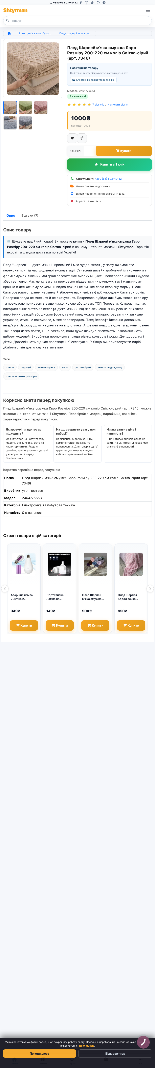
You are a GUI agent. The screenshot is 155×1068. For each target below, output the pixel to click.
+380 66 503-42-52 (65, 2)
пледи (10, 367)
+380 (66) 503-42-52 (108, 178)
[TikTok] (92, 2)
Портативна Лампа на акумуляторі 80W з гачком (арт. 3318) (58, 597)
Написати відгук (118, 104)
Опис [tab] (10, 215)
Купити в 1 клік (112, 164)
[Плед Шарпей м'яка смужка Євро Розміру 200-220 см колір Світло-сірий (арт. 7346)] (33, 68)
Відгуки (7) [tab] (29, 215)
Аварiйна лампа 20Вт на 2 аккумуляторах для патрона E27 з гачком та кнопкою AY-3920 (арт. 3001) (23, 597)
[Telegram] (104, 2)
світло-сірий (83, 367)
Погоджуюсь (39, 1053)
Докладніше (86, 1045)
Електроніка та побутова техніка (40, 33)
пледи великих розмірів (21, 376)
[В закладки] (72, 138)
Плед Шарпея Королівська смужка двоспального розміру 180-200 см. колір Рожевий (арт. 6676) (131, 597)
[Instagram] (86, 2)
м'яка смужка (46, 367)
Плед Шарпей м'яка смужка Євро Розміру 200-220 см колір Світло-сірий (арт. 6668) (95, 597)
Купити (125, 151)
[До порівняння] (82, 138)
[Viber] (98, 2)
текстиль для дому (110, 367)
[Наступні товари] (150, 588)
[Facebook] (80, 2)
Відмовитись (115, 1053)
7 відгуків (98, 104)
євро (65, 367)
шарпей (26, 367)
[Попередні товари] (4, 588)
